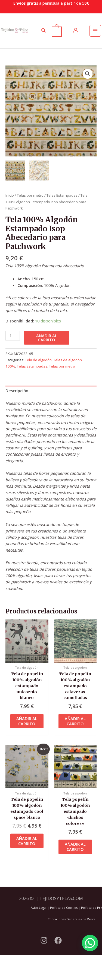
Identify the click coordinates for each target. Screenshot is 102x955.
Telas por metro (30, 195)
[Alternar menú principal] (95, 30)
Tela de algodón (38, 359)
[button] (43, 30)
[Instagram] (44, 940)
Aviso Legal (39, 907)
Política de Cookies (64, 907)
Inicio (9, 195)
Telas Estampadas (62, 195)
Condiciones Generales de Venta (71, 919)
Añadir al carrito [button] (26, 721)
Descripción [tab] (16, 390)
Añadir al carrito (46, 337)
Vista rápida (27, 657)
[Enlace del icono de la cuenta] (76, 31)
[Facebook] (58, 940)
